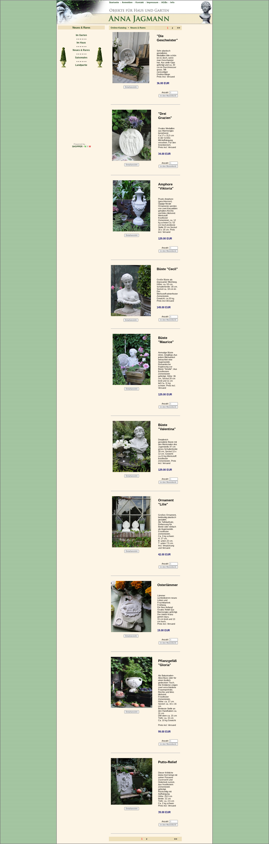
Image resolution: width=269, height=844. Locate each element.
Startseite (114, 2)
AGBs (164, 2)
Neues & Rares (81, 50)
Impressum (152, 2)
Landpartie (81, 65)
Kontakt (139, 2)
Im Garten (81, 35)
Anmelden (127, 2)
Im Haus (81, 42)
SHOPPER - (81, 146)
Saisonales (81, 57)
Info (172, 2)
